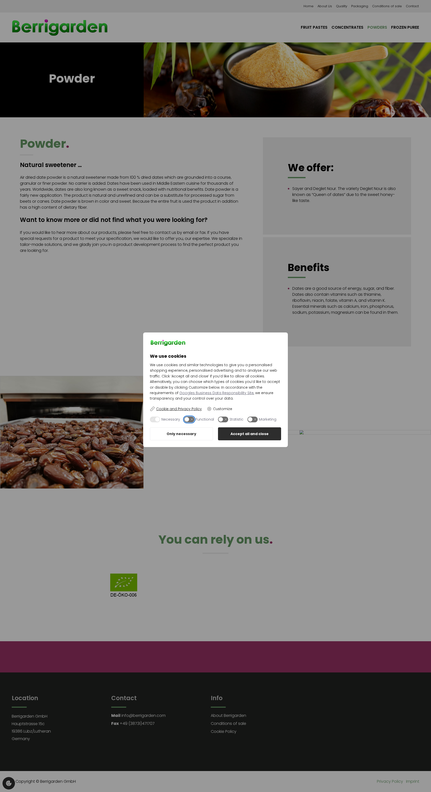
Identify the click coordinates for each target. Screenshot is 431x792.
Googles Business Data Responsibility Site (216, 392)
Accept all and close (249, 433)
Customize (222, 408)
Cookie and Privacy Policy (179, 408)
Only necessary (181, 433)
